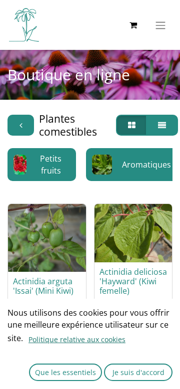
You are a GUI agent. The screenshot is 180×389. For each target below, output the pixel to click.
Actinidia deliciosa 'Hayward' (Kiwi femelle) (133, 281)
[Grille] (131, 125)
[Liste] (162, 125)
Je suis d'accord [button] (138, 372)
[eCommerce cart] (133, 24)
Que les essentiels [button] (65, 372)
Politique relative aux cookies (77, 339)
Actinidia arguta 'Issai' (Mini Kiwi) (43, 286)
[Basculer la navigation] (160, 24)
